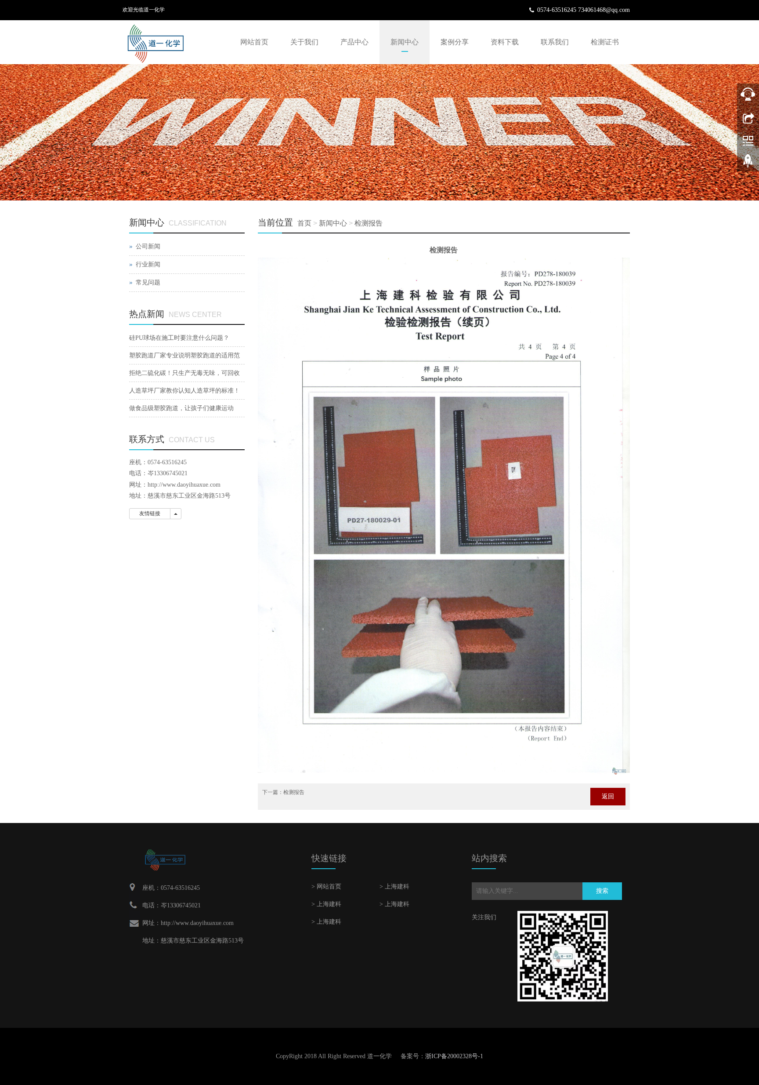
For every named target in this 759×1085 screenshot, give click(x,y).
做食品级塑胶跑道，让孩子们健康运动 (181, 408)
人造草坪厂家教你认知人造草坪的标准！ (184, 390)
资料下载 (505, 42)
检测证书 (605, 42)
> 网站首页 (326, 886)
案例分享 (455, 42)
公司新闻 (148, 246)
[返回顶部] (748, 164)
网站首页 (254, 42)
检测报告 (368, 223)
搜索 (602, 891)
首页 (304, 223)
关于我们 (304, 42)
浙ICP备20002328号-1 (454, 1056)
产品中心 (354, 42)
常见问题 (148, 282)
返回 (608, 796)
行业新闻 (148, 264)
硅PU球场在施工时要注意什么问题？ (179, 338)
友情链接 (150, 513)
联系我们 (555, 42)
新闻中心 (404, 42)
